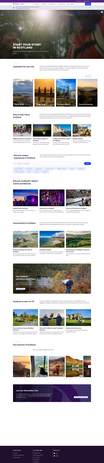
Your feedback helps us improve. (22, 8)
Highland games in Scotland (22, 139)
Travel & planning (61, 4)
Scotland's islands (45, 250)
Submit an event (17, 457)
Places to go (36, 4)
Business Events (37, 452)
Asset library (36, 459)
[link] (88, 4)
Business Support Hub (38, 455)
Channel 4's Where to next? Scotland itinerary (51, 329)
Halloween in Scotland (46, 208)
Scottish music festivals (20, 208)
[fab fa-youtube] (54, 453)
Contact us (16, 452)
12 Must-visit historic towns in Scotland (61, 140)
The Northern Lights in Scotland (40, 140)
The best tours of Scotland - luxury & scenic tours (77, 251)
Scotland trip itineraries (73, 328)
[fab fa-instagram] (57, 456)
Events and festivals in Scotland (76, 208)
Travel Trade (36, 457)
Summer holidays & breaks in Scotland (22, 251)
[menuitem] (36, 4)
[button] (89, 7)
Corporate (35, 461)
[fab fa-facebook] (54, 456)
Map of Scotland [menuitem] (70, 4)
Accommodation (52, 4)
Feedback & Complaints (18, 455)
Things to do (43, 4)
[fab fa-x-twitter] (57, 453)
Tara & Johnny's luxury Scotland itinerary (23, 329)
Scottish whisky (78, 139)
